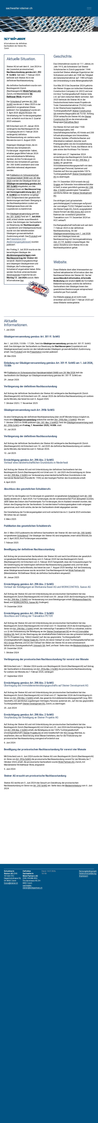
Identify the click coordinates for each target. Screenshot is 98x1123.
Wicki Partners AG (77, 570)
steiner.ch (69, 297)
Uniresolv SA (39, 645)
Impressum (83, 876)
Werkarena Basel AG (82, 599)
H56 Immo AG (76, 212)
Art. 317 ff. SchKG (62, 242)
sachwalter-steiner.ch (19, 8)
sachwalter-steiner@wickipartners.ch (32, 886)
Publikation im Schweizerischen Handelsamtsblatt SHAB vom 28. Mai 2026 (41, 372)
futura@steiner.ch (11, 883)
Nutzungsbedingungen (88, 871)
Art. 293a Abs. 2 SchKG (47, 669)
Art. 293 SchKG (40, 785)
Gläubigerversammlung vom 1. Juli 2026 (71, 233)
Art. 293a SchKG (23, 759)
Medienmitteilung (81, 645)
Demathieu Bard (71, 122)
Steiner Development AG (58, 631)
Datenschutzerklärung (87, 873)
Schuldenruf (73, 496)
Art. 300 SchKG (84, 532)
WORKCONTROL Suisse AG (26, 602)
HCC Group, (69, 732)
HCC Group (9, 642)
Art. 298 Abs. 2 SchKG (18, 475)
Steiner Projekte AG (32, 732)
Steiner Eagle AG (30, 640)
